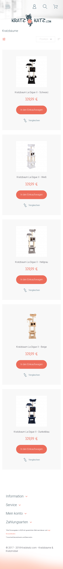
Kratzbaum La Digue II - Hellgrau (31, 262)
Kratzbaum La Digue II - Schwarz (31, 92)
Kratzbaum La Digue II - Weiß (31, 177)
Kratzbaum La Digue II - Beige (31, 346)
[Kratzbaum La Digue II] (31, 72)
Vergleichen (34, 120)
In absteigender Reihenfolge (59, 40)
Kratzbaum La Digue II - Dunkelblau (31, 431)
